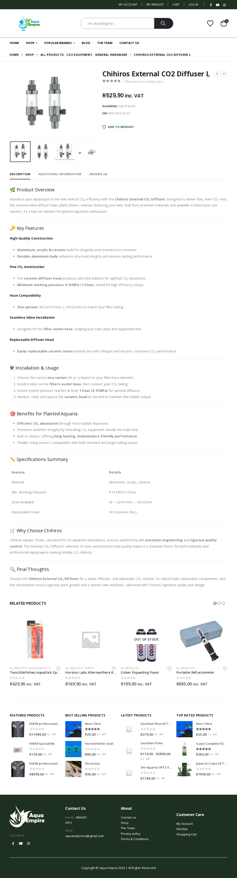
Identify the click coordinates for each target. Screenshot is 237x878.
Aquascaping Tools (42, 668)
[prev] (217, 74)
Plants (89, 668)
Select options (164, 624)
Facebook (13, 843)
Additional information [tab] (59, 174)
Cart (176, 4)
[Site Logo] (29, 23)
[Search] (163, 23)
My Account (128, 4)
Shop (30, 43)
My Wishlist (155, 4)
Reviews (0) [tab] (98, 174)
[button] (10, 104)
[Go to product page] (35, 639)
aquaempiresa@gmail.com (84, 836)
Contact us (128, 817)
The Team (104, 43)
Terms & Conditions (135, 839)
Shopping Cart (186, 834)
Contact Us (129, 43)
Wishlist (182, 829)
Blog (86, 43)
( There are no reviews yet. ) (143, 81)
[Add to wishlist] (58, 668)
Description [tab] (20, 174)
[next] (224, 74)
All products (19, 668)
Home (14, 43)
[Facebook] (211, 5)
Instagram (28, 843)
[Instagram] (224, 5)
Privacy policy (130, 833)
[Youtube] (218, 5)
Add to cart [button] (53, 624)
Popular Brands (58, 43)
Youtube (20, 843)
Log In (193, 4)
